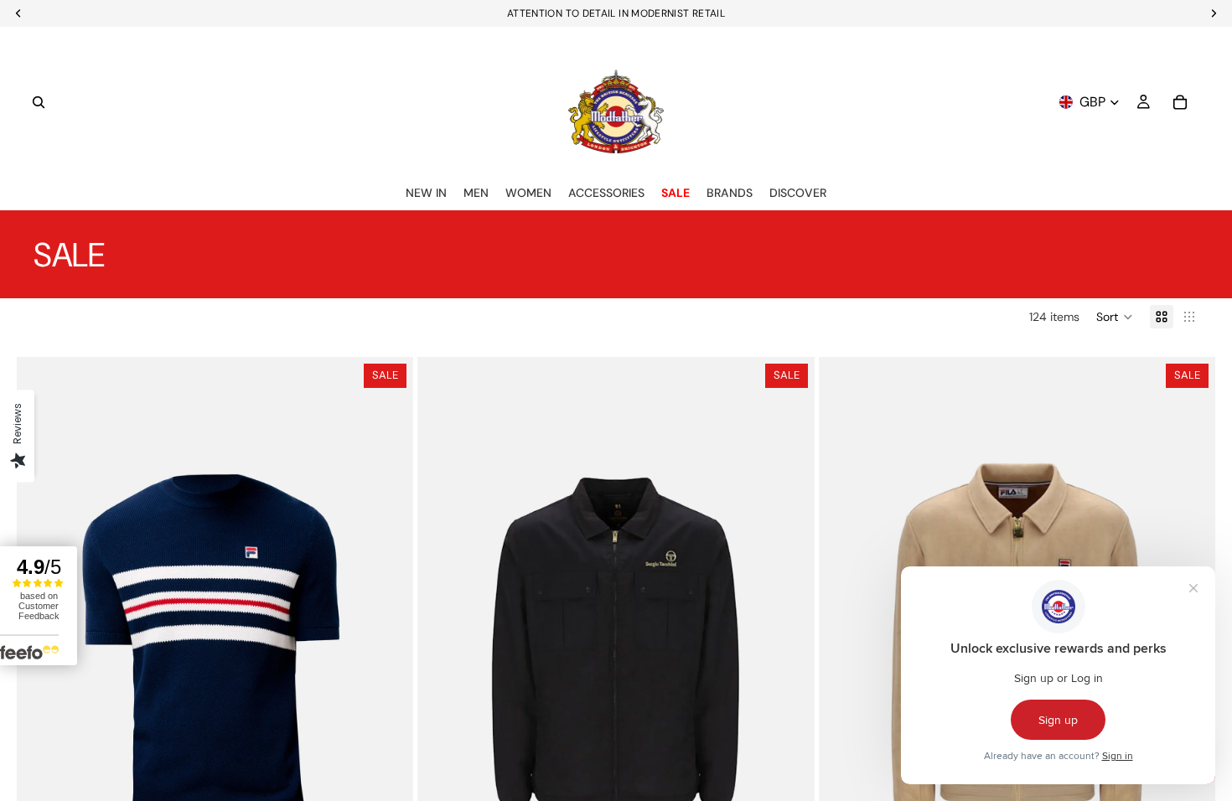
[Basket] (1180, 102)
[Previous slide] (442, 654)
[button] (1114, 316)
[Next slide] (789, 654)
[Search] (38, 102)
